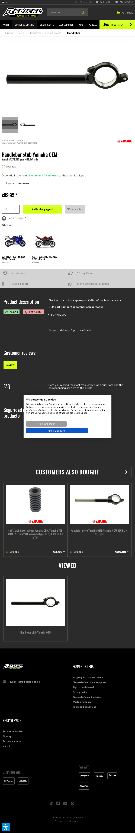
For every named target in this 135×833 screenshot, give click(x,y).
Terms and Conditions (84, 707)
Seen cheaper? (16, 218)
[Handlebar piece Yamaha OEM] (99, 504)
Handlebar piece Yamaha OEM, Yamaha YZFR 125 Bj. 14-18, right (99, 532)
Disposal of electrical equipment (90, 682)
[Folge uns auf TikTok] (51, 804)
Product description (21, 302)
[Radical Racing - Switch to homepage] (22, 12)
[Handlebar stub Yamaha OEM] (35, 602)
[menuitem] (76, 2)
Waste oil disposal (82, 702)
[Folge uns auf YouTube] (65, 804)
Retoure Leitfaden (12, 731)
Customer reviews (20, 353)
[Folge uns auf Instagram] (73, 804)
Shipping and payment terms (88, 677)
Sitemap (7, 736)
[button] (6, 827)
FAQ (7, 386)
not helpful (35, 311)
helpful (13, 311)
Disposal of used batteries (87, 697)
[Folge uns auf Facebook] (58, 804)
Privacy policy (80, 692)
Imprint (6, 746)
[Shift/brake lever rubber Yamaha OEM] (35, 504)
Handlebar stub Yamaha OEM (35, 632)
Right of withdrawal (83, 687)
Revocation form (12, 741)
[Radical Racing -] (37, 666)
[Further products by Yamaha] (124, 141)
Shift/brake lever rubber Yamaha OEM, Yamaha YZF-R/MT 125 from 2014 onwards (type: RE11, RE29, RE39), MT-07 (36, 534)
